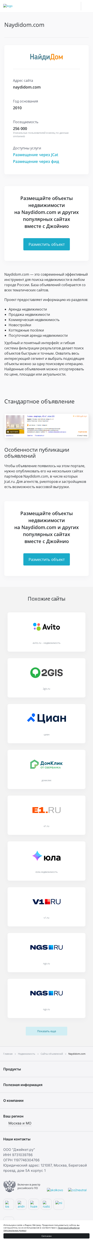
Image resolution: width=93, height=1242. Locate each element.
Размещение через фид (36, 161)
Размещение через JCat (35, 154)
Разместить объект (47, 244)
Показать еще (46, 1031)
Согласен (47, 1235)
